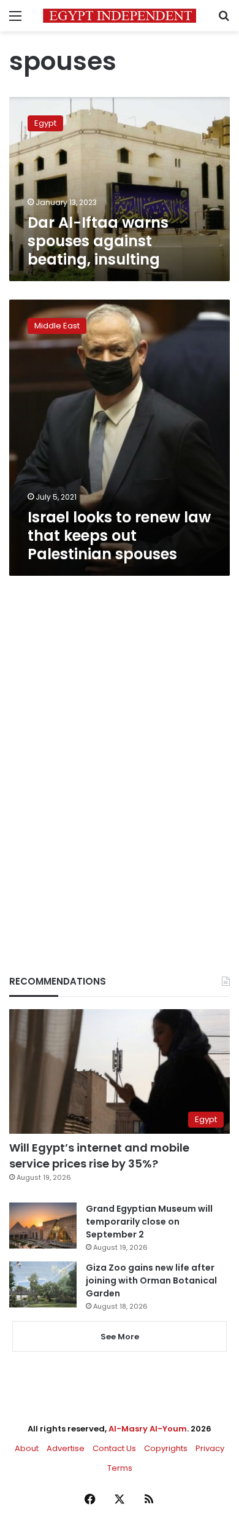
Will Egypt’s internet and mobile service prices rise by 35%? (99, 1155)
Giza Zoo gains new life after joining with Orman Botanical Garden (151, 1280)
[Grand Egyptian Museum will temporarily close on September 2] (43, 1226)
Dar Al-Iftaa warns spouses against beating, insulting (98, 240)
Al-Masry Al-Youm (147, 1429)
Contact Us (114, 1448)
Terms (119, 1468)
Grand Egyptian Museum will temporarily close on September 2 (149, 1222)
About (27, 1448)
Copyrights (166, 1448)
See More (120, 1336)
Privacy (209, 1448)
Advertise (66, 1448)
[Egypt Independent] (119, 16)
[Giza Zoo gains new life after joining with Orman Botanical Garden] (43, 1284)
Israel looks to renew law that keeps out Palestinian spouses (119, 535)
